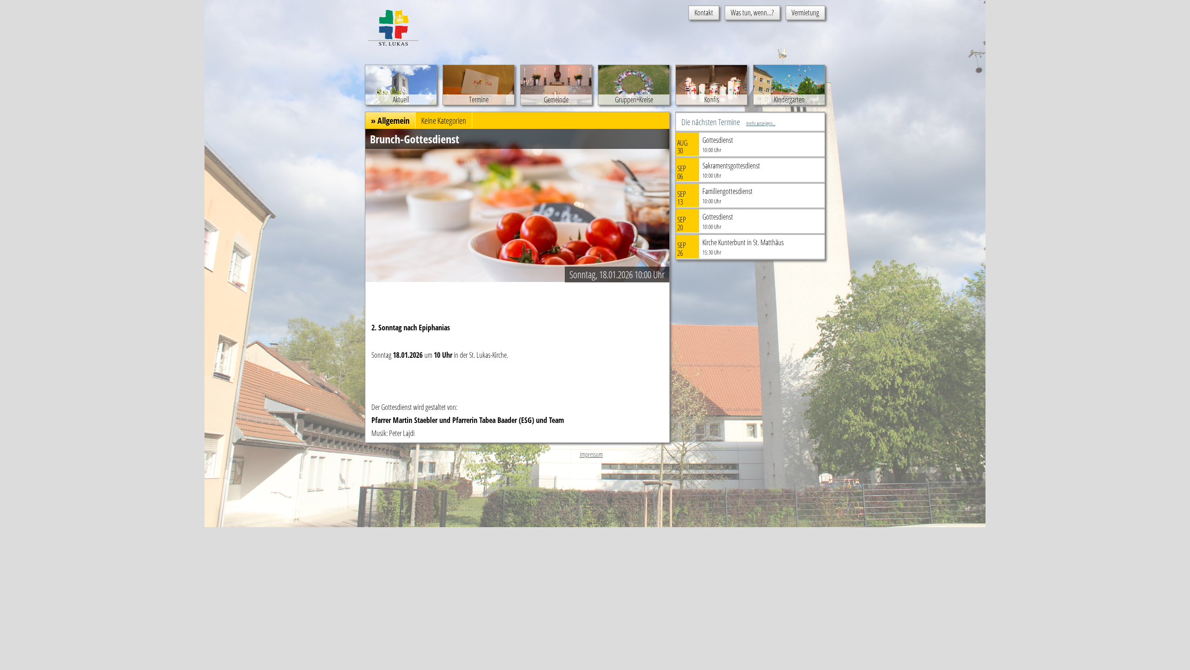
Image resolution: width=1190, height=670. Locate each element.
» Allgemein (390, 120)
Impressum (591, 454)
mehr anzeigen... (760, 123)
